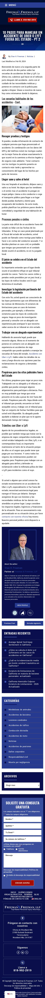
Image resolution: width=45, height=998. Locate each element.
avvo (22, 613)
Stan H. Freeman (17, 56)
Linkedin (22, 952)
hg (30, 613)
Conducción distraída (18, 730)
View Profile (22, 605)
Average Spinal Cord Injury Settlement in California (20, 643)
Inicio (13, 892)
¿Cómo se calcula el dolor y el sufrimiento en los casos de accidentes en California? (22, 653)
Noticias (30, 56)
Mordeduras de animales (20, 709)
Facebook (18, 952)
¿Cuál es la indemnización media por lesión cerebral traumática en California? (24, 663)
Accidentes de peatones (20, 746)
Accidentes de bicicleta (19, 714)
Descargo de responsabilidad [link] (15, 986)
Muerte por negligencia (19, 762)
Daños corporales (16, 751)
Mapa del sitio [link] (34, 986)
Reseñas (28, 895)
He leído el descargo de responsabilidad (23, 876)
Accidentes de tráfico (19, 725)
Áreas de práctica (13, 895)
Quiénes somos (25, 892)
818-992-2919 (29, 20)
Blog (36, 895)
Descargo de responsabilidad (16, 870)
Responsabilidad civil (18, 757)
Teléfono (9, 849)
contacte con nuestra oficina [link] (15, 516)
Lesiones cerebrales (18, 720)
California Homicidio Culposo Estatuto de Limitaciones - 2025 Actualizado (24, 684)
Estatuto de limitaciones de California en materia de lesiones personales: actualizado (24, 674)
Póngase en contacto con (16, 899)
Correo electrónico (23, 850)
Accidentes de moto (18, 736)
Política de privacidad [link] (22, 988)
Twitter (26, 952)
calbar (15, 613)
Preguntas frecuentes (22, 897)
